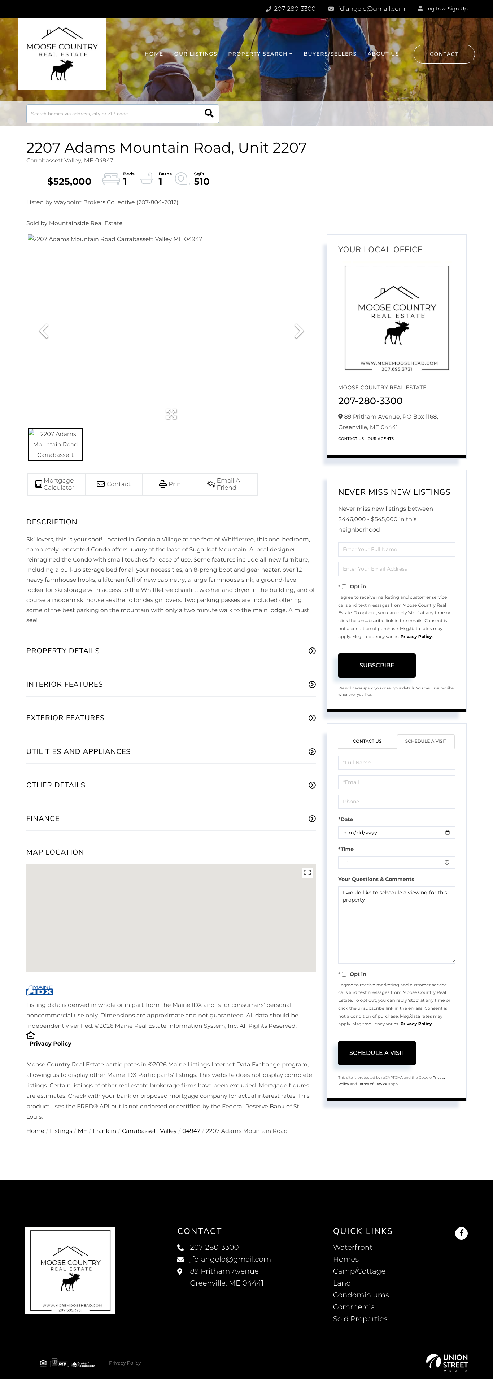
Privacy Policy (50, 1043)
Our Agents (381, 438)
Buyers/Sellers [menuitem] (330, 54)
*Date (345, 819)
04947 (191, 1131)
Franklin (105, 1131)
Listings (61, 1131)
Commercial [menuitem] (355, 1307)
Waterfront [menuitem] (353, 1247)
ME (82, 1131)
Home (35, 1131)
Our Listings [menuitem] (195, 54)
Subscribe (376, 665)
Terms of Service (373, 1084)
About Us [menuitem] (383, 54)
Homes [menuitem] (346, 1259)
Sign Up (458, 8)
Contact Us (351, 438)
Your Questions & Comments (376, 879)
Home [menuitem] (154, 54)
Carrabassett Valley (149, 1131)
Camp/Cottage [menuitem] (359, 1271)
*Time (346, 849)
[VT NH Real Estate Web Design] (447, 1363)
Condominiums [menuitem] (361, 1295)
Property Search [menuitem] (258, 54)
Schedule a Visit (425, 741)
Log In (432, 8)
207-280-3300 (293, 9)
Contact (444, 54)
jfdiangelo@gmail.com (370, 9)
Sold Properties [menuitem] (360, 1319)
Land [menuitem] (342, 1283)
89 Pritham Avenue (226, 1277)
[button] (209, 113)
